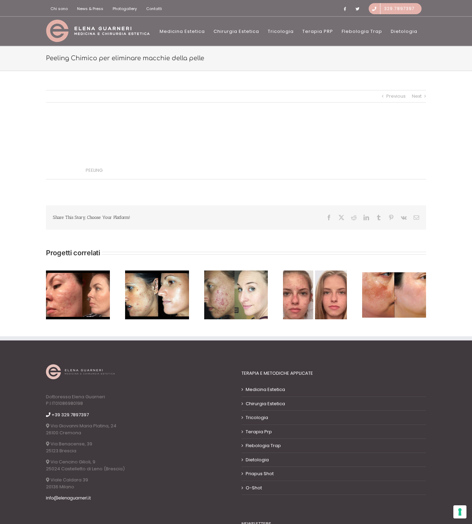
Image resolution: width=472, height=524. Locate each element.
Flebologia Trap (263, 445)
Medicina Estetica (265, 389)
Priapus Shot (260, 473)
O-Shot (254, 488)
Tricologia (257, 417)
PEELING (94, 170)
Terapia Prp (259, 431)
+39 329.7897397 (69, 414)
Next (417, 96)
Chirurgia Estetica (265, 403)
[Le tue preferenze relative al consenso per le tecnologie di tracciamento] (459, 511)
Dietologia (257, 459)
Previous (396, 96)
